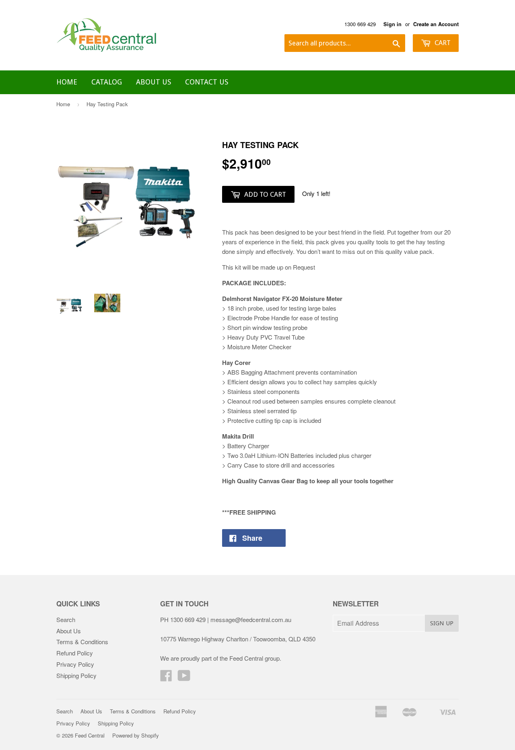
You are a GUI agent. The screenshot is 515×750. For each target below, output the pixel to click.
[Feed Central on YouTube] (184, 678)
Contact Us (206, 82)
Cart (442, 43)
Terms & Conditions (82, 641)
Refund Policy (74, 653)
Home (66, 82)
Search (65, 619)
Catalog (106, 82)
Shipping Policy (76, 675)
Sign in (392, 24)
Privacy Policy (75, 664)
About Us (153, 82)
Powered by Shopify (135, 735)
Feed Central (90, 735)
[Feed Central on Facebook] (166, 678)
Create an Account (436, 24)
